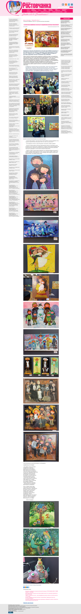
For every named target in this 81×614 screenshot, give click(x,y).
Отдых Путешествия (57, 10)
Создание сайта (10, 611)
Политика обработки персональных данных (15, 608)
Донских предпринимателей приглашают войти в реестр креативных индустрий (65, 48)
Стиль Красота (45, 10)
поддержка (15, 611)
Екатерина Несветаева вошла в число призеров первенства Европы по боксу (66, 37)
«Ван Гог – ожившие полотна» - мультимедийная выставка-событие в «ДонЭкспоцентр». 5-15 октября (42, 596)
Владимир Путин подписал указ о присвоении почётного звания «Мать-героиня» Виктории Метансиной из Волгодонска (66, 32)
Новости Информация (34, 10)
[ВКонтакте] (24, 587)
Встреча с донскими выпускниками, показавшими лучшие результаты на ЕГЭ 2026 (66, 55)
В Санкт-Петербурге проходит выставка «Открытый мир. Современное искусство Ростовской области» (40, 598)
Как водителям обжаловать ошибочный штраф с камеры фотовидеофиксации (65, 40)
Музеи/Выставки (35, 20)
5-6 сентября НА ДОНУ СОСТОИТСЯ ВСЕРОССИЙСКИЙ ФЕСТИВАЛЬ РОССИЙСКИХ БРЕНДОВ (66, 51)
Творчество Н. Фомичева (64, 10)
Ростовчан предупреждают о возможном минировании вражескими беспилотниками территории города (65, 21)
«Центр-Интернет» (21, 611)
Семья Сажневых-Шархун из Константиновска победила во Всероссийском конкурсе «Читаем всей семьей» (66, 44)
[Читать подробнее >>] (29, 15)
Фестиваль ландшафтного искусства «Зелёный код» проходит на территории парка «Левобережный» (67, 25)
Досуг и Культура (26, 20)
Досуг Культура (39, 10)
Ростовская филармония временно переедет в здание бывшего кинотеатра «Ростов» (66, 29)
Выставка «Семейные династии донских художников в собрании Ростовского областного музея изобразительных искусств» (42, 600)
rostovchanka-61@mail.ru (22, 609)
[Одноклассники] (25, 587)
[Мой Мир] (27, 587)
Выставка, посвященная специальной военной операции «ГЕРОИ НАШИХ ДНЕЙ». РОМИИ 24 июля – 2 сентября (42, 592)
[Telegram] (28, 587)
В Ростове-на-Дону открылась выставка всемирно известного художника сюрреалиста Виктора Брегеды (42, 594)
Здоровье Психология (51, 10)
